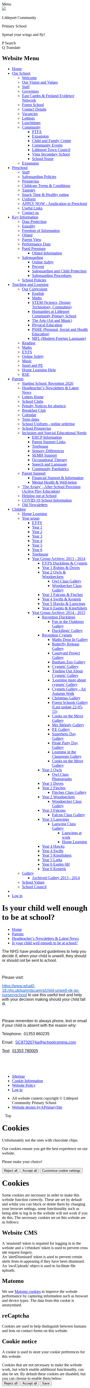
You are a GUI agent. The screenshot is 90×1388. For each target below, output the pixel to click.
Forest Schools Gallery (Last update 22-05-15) (70, 707)
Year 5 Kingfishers (57, 855)
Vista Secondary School (51, 154)
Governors (30, 91)
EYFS (27, 352)
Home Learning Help (39, 370)
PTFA (37, 132)
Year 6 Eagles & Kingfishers (64, 608)
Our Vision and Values (40, 82)
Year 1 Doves (53, 783)
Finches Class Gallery (69, 792)
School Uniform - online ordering (48, 424)
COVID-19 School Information (47, 500)
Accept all (29, 1171)
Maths (37, 298)
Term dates (30, 419)
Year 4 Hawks (53, 846)
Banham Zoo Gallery (69, 662)
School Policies (34, 280)
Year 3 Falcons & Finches (62, 595)
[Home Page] (4, 9)
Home (17, 69)
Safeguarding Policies (39, 177)
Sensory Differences (48, 451)
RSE (26, 374)
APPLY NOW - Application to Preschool (54, 203)
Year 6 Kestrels (54, 869)
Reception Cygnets (57, 635)
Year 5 (37, 545)
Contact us (30, 212)
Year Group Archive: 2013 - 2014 (58, 559)
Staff (26, 87)
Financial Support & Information (58, 478)
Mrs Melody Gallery (68, 725)
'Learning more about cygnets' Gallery (69, 682)
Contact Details (34, 109)
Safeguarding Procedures (52, 275)
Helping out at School (39, 496)
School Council (34, 887)
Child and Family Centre (51, 141)
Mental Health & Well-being (54, 482)
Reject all (11, 1171)
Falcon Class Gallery (68, 815)
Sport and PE (32, 365)
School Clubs (32, 401)
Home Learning (34, 514)
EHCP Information (47, 437)
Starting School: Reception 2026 (47, 383)
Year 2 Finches (54, 788)
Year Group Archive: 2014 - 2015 (58, 612)
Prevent (38, 266)
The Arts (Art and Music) (52, 320)
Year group (31, 518)
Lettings (28, 118)
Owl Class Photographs (62, 776)
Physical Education (47, 325)
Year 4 (37, 541)
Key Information (25, 217)
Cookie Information (27, 1081)
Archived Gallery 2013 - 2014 (56, 878)
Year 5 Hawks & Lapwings (63, 603)
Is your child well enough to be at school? (45, 943)
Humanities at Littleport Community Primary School (54, 313)
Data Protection (34, 221)
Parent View (32, 239)
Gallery (28, 873)
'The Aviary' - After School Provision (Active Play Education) (51, 489)
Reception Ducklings (58, 617)
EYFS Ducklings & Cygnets (64, 563)
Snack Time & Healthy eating (45, 195)
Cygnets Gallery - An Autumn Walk (69, 691)
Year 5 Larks (52, 860)
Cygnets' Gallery (65, 666)
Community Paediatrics (50, 469)
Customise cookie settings (61, 1171)
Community (31, 127)
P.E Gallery (61, 729)
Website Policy (24, 1085)
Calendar (29, 415)
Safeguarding (32, 257)
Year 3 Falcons (54, 810)
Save (46, 1383)
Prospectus (30, 181)
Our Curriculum (34, 289)
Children (19, 509)
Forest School (33, 105)
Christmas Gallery (66, 698)
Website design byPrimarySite (37, 1107)
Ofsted (27, 235)
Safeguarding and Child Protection (59, 271)
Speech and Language (49, 464)
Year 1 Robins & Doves (61, 568)
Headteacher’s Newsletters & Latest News (45, 938)
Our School (21, 73)
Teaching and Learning (30, 284)
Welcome (29, 78)
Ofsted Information (47, 253)
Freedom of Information (41, 230)
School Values (33, 882)
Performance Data (36, 244)
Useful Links (32, 208)
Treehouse (40, 446)
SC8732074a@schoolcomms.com (45, 1042)
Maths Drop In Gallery (70, 639)
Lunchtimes (31, 123)
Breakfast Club (34, 410)
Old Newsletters (35, 505)
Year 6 (37, 550)
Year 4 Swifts (52, 851)
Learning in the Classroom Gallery (67, 754)
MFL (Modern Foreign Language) (59, 338)
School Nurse (43, 159)
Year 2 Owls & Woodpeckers (54, 574)
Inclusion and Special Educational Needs (54, 433)
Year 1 (37, 527)
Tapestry (29, 190)
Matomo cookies (27, 1291)
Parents (18, 379)
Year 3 (37, 536)
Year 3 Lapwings (55, 819)
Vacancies (30, 114)
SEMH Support (44, 455)
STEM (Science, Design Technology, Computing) (52, 304)
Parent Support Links (49, 442)
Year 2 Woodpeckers (58, 797)
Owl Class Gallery (66, 581)
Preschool (20, 168)
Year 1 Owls (52, 770)
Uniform (29, 199)
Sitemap (18, 1076)
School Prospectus (36, 428)
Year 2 (37, 532)
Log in (17, 896)
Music (27, 361)
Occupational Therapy (49, 460)
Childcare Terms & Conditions (46, 186)
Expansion (40, 136)
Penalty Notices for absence (44, 406)
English (38, 293)
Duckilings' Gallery (67, 630)
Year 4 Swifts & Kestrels (61, 599)
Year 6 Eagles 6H (56, 864)
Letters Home (33, 397)
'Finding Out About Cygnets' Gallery (67, 673)
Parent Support (34, 473)
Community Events (47, 145)
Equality (28, 226)
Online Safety (43, 262)
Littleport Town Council (51, 150)
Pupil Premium (34, 248)
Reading (28, 343)
